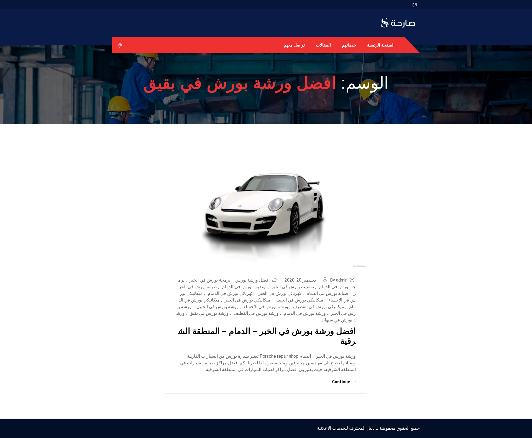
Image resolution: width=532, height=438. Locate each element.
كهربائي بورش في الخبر (279, 293)
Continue (341, 381)
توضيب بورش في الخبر (293, 286)
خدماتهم (349, 45)
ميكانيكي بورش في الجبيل (299, 300)
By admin (338, 280)
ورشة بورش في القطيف (256, 313)
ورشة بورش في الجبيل (217, 306)
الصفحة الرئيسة (381, 45)
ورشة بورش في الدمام (305, 313)
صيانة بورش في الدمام (327, 293)
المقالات (323, 45)
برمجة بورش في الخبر (210, 280)
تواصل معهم (294, 45)
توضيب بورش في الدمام (244, 286)
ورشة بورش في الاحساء (266, 306)
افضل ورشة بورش (252, 280)
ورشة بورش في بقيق (209, 313)
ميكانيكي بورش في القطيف (318, 306)
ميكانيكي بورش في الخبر (247, 300)
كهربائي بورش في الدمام (230, 293)
